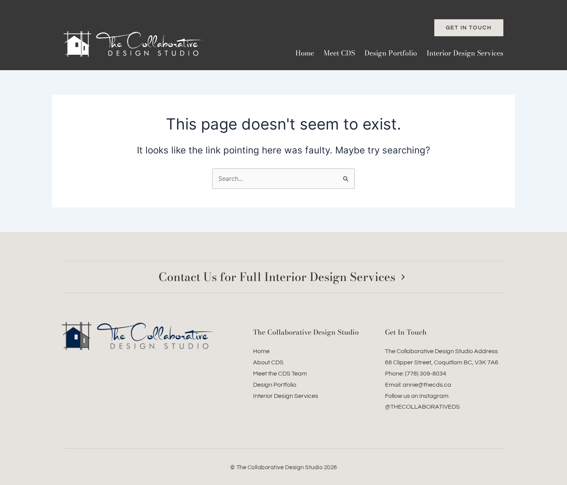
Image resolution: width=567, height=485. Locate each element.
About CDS (268, 362)
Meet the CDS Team (280, 373)
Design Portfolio (390, 53)
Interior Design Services (465, 53)
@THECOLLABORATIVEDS (422, 407)
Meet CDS (339, 53)
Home (304, 53)
